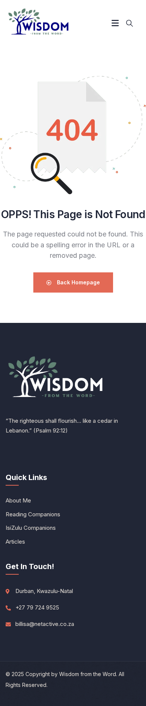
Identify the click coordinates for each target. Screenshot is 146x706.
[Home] (39, 23)
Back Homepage (77, 282)
